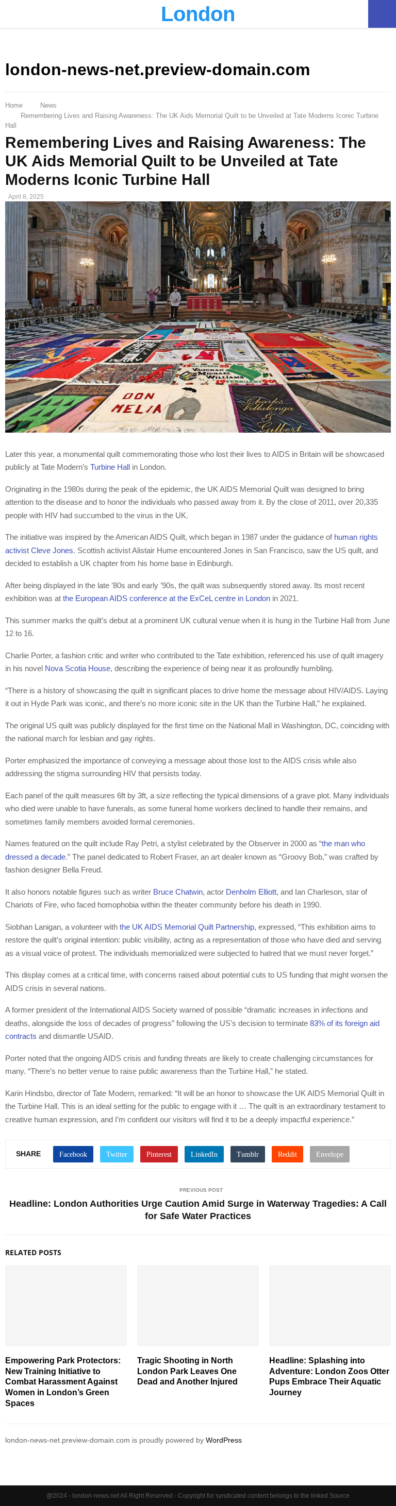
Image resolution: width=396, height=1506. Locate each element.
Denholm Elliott (251, 891)
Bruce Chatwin (178, 891)
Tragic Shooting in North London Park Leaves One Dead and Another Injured (187, 1371)
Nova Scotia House (77, 668)
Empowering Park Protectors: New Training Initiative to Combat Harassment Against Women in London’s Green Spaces (63, 1382)
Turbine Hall (110, 467)
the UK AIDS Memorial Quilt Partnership (187, 926)
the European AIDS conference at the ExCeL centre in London (166, 598)
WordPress (224, 1440)
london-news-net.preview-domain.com (157, 69)
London (198, 14)
